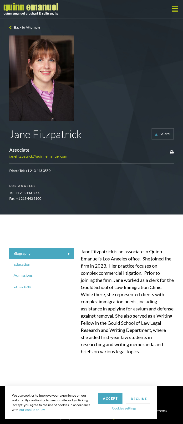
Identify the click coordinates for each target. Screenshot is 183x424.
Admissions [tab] (23, 275)
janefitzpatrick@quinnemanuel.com (38, 156)
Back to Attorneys (27, 27)
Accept (110, 398)
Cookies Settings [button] (124, 408)
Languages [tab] (22, 286)
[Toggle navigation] (175, 9)
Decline (139, 399)
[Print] (172, 151)
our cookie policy (32, 410)
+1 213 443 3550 (38, 171)
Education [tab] (22, 264)
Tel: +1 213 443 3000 (24, 193)
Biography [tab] (22, 253)
